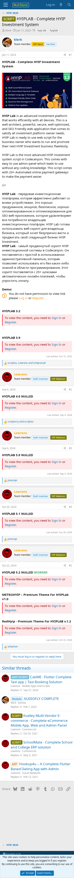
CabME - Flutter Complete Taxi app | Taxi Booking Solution (41, 679)
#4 (70, 507)
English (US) (13, 854)
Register (38, 298)
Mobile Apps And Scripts (36, 686)
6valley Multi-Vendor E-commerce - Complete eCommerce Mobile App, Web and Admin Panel (39, 720)
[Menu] (5, 5)
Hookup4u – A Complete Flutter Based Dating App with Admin (41, 766)
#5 (70, 565)
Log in (23, 298)
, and (27, 363)
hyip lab (41, 30)
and (21, 421)
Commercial (29, 729)
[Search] (69, 4)
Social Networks (31, 773)
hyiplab (54, 30)
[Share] (64, 55)
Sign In (56, 318)
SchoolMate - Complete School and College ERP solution (41, 745)
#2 (70, 389)
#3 (70, 448)
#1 (70, 55)
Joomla (22, 702)
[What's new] (61, 4)
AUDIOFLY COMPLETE (41, 698)
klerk (8, 30)
